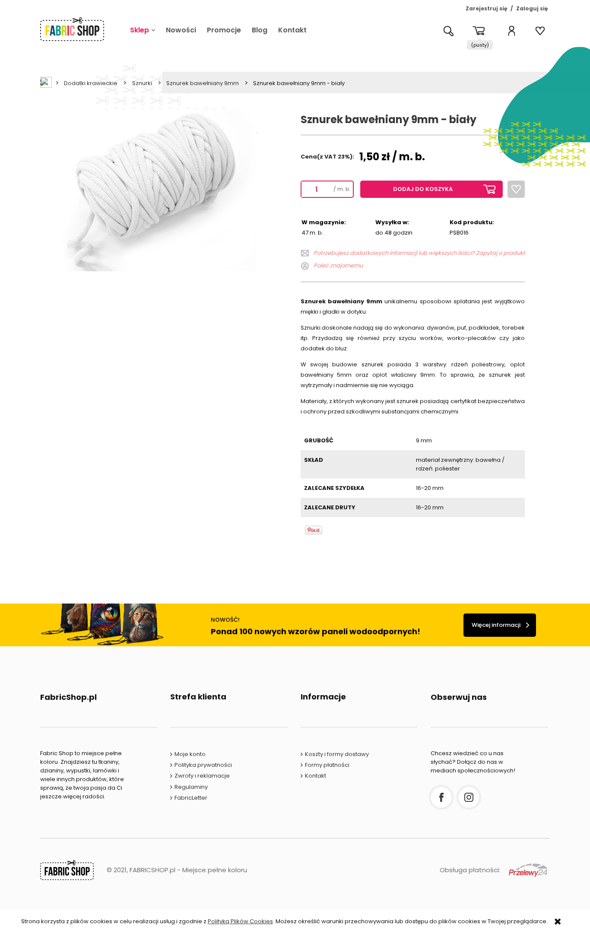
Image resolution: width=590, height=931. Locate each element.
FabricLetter (190, 798)
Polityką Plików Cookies (240, 921)
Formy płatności (327, 765)
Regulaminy (191, 787)
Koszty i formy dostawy (337, 754)
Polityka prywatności (203, 765)
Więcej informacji (496, 625)
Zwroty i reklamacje (202, 776)
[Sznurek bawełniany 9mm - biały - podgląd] (148, 190)
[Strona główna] (72, 29)
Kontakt (315, 776)
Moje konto (190, 754)
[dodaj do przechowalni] (516, 189)
